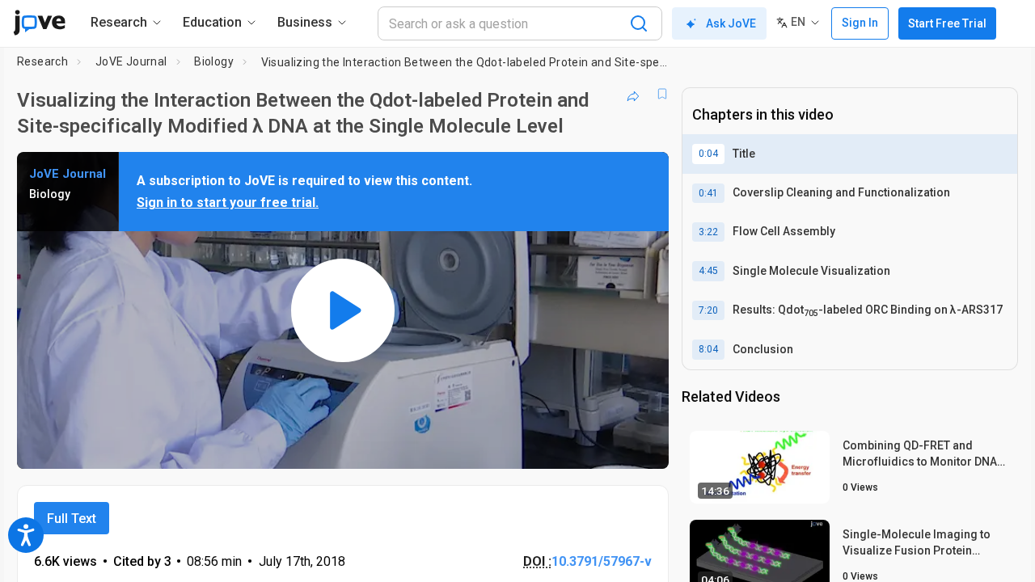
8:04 (708, 349)
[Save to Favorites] (662, 93)
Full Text (71, 518)
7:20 (708, 310)
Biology (214, 61)
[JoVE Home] (39, 23)
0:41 (708, 193)
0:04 (708, 153)
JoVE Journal (131, 61)
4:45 (708, 270)
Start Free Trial (947, 23)
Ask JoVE (731, 23)
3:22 (708, 232)
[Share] (633, 93)
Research (42, 61)
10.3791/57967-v (601, 561)
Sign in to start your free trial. (228, 202)
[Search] (639, 23)
